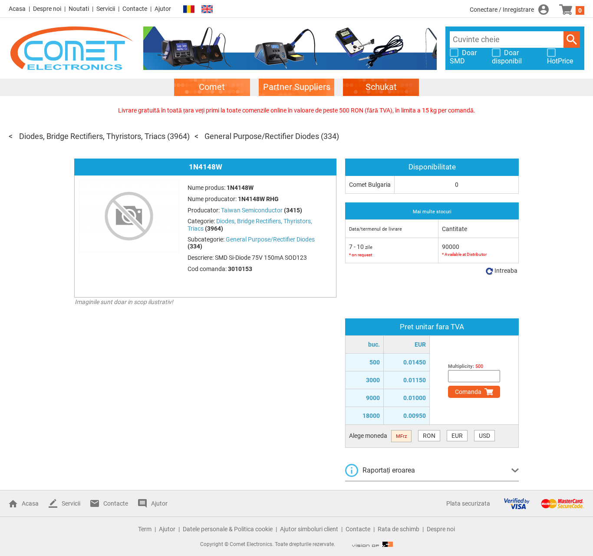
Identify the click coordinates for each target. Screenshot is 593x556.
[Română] (189, 9)
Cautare (571, 39)
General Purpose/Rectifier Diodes (261, 136)
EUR (457, 435)
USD (484, 435)
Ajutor (163, 8)
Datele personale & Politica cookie (228, 529)
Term (145, 529)
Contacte (134, 8)
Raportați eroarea (388, 470)
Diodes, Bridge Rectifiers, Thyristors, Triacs (92, 136)
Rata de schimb (398, 529)
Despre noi (47, 8)
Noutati (79, 8)
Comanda (468, 391)
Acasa (17, 8)
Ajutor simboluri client (309, 529)
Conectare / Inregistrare (502, 9)
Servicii (105, 8)
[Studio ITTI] (372, 544)
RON (429, 435)
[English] (207, 9)
